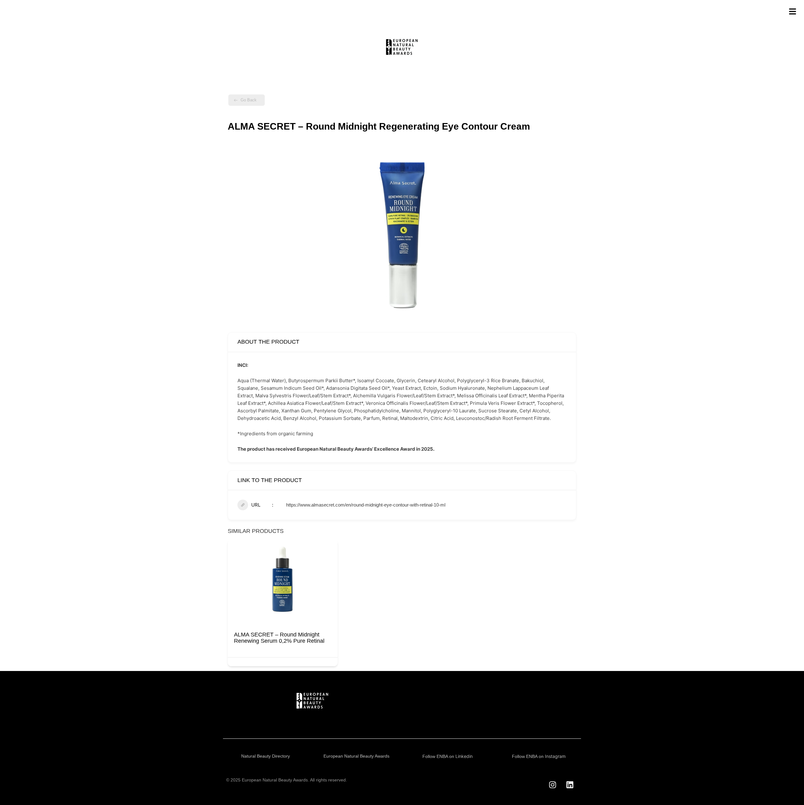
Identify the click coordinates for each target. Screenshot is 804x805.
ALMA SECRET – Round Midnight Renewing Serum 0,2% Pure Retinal (279, 637)
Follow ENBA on (447, 756)
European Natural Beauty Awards (356, 756)
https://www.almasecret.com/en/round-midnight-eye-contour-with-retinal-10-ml (365, 504)
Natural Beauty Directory (265, 756)
